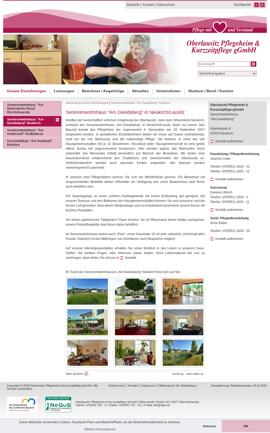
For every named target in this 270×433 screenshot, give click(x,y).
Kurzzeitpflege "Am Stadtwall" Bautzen (29, 143)
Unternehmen (168, 91)
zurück (176, 373)
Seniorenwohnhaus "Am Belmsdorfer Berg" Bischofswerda (25, 108)
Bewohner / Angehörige (103, 91)
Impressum (148, 385)
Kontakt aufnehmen (229, 141)
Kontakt (148, 5)
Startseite (133, 5)
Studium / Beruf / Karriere (210, 91)
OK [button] (246, 426)
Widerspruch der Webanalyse (178, 385)
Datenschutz (166, 5)
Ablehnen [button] (209, 426)
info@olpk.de (161, 405)
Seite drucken (74, 373)
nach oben (193, 373)
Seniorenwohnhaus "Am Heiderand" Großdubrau (25, 132)
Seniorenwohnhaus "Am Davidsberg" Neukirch (25, 121)
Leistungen (64, 91)
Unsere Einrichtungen (26, 91)
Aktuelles (140, 91)
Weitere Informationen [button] (100, 429)
